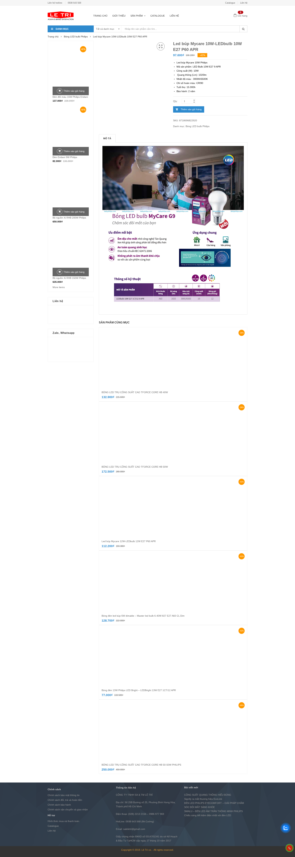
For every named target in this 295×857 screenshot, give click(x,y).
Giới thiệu (118, 15)
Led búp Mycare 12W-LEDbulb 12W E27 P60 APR (129, 541)
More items (59, 287)
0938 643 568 (74, 3)
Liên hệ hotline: (55, 3)
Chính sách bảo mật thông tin (64, 795)
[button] (161, 46)
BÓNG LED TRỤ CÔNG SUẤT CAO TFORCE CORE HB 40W (135, 392)
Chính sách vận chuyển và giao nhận (68, 809)
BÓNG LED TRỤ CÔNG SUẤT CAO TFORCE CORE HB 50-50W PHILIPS (141, 764)
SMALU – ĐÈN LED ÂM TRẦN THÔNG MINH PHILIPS (213, 811)
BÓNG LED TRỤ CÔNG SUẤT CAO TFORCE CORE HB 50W (135, 466)
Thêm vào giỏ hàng (191, 109)
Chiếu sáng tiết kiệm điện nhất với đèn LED (207, 815)
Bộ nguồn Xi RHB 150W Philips (69, 278)
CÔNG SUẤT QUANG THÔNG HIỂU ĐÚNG (207, 794)
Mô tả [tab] (107, 138)
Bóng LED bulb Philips (76, 36)
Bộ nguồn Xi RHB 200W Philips (69, 217)
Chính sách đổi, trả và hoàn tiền (65, 800)
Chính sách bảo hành (59, 804)
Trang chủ (100, 15)
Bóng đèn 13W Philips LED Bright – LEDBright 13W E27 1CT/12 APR (139, 690)
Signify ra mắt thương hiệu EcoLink (203, 799)
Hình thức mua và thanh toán (63, 821)
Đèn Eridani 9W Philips (65, 157)
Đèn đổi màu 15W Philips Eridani (70, 97)
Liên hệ (243, 3)
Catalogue (230, 3)
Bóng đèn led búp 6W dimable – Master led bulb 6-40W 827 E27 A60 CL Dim (143, 615)
